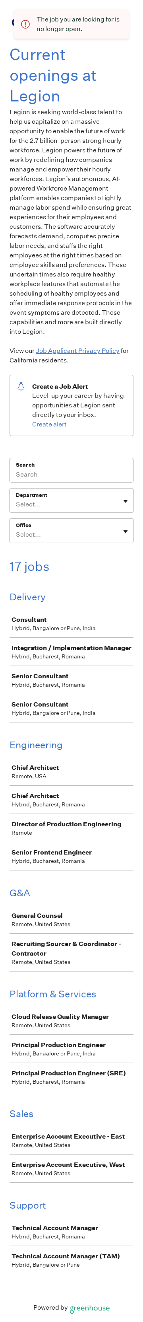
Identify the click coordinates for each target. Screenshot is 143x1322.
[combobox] (16, 504)
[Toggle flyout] (125, 501)
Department (31, 495)
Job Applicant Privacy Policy (78, 350)
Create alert (49, 424)
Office (23, 525)
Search (25, 464)
